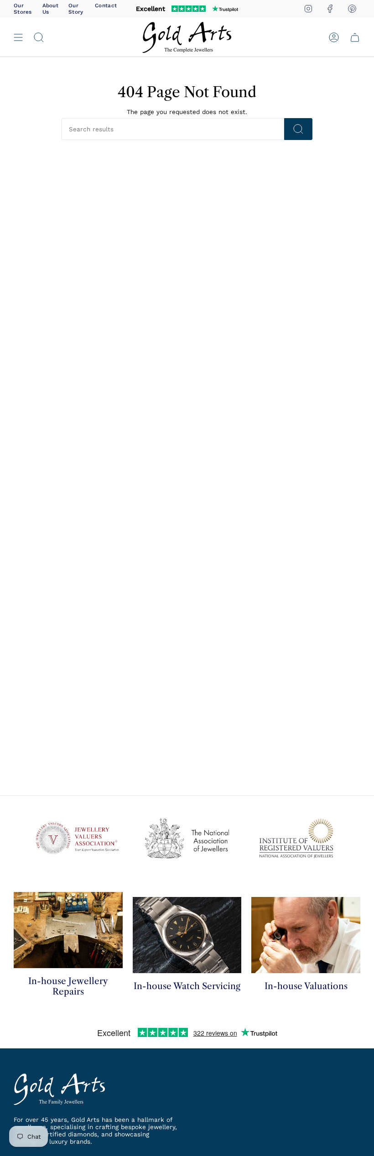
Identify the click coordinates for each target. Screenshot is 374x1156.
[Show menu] (18, 37)
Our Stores (23, 8)
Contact (106, 5)
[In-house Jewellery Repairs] (68, 930)
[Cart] (354, 37)
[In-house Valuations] (305, 935)
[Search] (298, 129)
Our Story (75, 8)
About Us (50, 8)
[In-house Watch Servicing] (187, 935)
